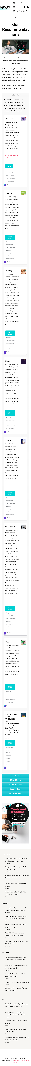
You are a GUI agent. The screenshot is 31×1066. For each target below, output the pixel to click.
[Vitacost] (23, 195)
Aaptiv (8, 441)
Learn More (10, 237)
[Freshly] (23, 273)
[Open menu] (15, 17)
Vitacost (9, 193)
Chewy (8, 642)
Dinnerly (9, 119)
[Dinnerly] (23, 120)
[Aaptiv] (23, 443)
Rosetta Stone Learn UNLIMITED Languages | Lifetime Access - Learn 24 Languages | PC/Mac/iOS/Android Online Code (12, 724)
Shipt (7, 361)
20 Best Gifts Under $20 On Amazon (17, 982)
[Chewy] (23, 644)
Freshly (8, 271)
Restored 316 (18, 1060)
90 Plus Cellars (11, 527)
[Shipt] (23, 363)
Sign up (9, 166)
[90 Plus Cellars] (23, 529)
